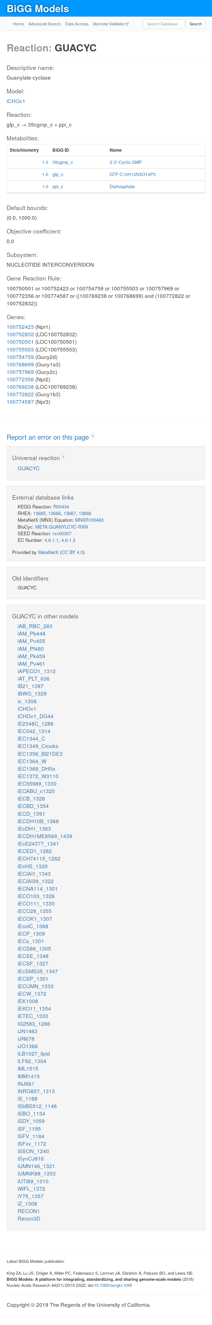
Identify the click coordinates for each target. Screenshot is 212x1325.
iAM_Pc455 (31, 640)
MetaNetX (48, 552)
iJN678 (26, 1038)
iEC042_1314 (34, 730)
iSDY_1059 (31, 1120)
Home (18, 24)
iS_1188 (28, 1098)
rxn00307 (61, 533)
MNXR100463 (89, 519)
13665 (39, 513)
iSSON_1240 (33, 1151)
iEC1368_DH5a (36, 768)
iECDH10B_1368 (38, 821)
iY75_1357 (31, 1196)
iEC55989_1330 (37, 783)
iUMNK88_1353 (37, 1173)
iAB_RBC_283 (35, 625)
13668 (85, 513)
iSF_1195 (29, 1128)
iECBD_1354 (33, 805)
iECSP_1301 (33, 978)
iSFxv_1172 (32, 1143)
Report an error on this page (49, 437)
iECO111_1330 (36, 903)
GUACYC (29, 468)
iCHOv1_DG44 (36, 716)
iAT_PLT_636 (34, 678)
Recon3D (29, 1218)
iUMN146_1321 (36, 1165)
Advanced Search (44, 24)
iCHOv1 (16, 100)
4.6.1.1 (51, 539)
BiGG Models (38, 8)
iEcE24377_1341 (38, 843)
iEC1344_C (31, 738)
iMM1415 (29, 1076)
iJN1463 (28, 1031)
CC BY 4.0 (72, 552)
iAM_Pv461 (31, 663)
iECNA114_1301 (38, 888)
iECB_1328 (31, 798)
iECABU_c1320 (36, 790)
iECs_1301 (31, 940)
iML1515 (28, 1068)
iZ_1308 (27, 1203)
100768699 (20, 364)
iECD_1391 (31, 813)
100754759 (20, 356)
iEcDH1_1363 (34, 828)
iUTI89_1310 (33, 1181)
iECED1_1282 (35, 850)
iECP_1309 (31, 933)
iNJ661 (26, 1083)
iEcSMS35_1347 (38, 971)
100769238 (20, 386)
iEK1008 (28, 1000)
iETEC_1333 (33, 1015)
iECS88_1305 (34, 948)
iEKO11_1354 (34, 1008)
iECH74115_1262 (39, 858)
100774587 (20, 401)
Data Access (77, 24)
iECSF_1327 (33, 963)
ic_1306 (27, 701)
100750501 (20, 341)
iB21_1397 (31, 685)
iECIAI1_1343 (34, 873)
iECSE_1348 (33, 955)
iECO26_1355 (35, 910)
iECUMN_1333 (36, 986)
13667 (69, 513)
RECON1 (29, 1210)
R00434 (61, 506)
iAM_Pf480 (31, 648)
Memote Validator (109, 24)
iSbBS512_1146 (37, 1105)
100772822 (20, 394)
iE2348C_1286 (36, 723)
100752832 (20, 334)
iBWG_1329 (32, 693)
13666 (54, 513)
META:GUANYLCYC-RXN (61, 526)
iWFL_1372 (31, 1188)
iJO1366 (28, 1045)
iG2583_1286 (34, 1023)
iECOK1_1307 (35, 918)
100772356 (20, 379)
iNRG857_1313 (36, 1091)
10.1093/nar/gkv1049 (113, 1285)
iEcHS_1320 (33, 866)
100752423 (20, 326)
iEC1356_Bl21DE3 (40, 753)
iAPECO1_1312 (37, 671)
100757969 (20, 371)
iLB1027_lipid (34, 1053)
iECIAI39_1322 (36, 881)
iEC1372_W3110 (38, 776)
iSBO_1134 (31, 1113)
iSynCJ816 (31, 1158)
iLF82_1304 (32, 1060)
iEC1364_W (32, 761)
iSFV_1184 (31, 1136)
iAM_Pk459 (31, 656)
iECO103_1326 (36, 895)
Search (195, 24)
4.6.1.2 (68, 539)
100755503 (20, 349)
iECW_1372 (32, 993)
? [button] (93, 436)
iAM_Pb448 (32, 633)
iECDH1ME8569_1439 (45, 835)
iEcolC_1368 (33, 926)
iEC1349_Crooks (38, 745)
